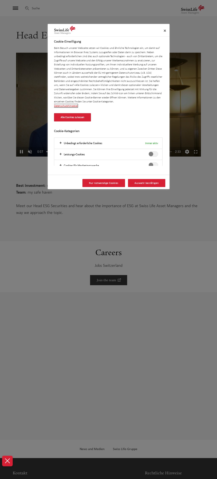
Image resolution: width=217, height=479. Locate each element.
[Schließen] (165, 30)
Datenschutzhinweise (66, 105)
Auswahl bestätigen (147, 183)
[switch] (153, 154)
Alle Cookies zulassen (73, 117)
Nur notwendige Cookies (103, 183)
